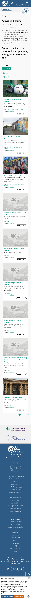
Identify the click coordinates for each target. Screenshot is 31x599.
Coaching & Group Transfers (15, 527)
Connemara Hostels (15, 490)
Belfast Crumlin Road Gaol (13, 397)
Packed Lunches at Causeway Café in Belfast (15, 214)
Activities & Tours (15, 503)
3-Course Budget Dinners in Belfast (13, 284)
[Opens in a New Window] (8, 569)
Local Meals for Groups (15, 522)
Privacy (16, 551)
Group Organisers (15, 535)
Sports (21, 109)
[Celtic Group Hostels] (7, 3)
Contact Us (20, 5)
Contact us (15, 543)
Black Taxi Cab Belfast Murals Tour (14, 138)
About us (15, 540)
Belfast (5, 68)
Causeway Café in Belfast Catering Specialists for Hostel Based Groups (15, 360)
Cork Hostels (15, 482)
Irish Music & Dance (15, 511)
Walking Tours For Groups (15, 506)
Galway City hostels (15, 484)
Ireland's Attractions (15, 508)
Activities (16, 109)
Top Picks (9, 147)
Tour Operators (15, 538)
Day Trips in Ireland (15, 524)
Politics (20, 147)
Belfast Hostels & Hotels (15, 492)
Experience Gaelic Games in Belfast (13, 100)
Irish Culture (10, 109)
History (6, 148)
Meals (8, 221)
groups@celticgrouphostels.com (16, 457)
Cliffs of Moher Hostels (15, 487)
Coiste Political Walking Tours (14, 176)
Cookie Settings (19, 596)
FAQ (15, 546)
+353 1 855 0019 (16, 455)
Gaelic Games (15, 514)
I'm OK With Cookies (7, 596)
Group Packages (15, 500)
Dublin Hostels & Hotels (15, 479)
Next (28, 415)
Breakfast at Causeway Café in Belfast (14, 250)
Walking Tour (16, 184)
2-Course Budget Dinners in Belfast (13, 321)
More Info (20, 114)
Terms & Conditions (15, 548)
